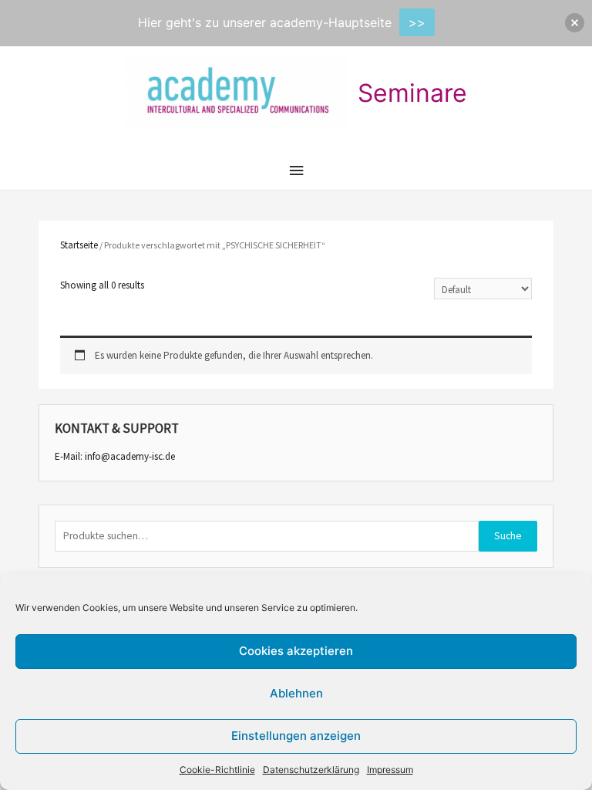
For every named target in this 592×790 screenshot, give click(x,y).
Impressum (390, 769)
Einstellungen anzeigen (296, 735)
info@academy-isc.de (130, 456)
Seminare (412, 93)
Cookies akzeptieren (296, 650)
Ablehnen (296, 693)
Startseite (79, 245)
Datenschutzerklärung (311, 769)
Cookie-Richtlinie (217, 769)
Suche (508, 535)
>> (417, 22)
